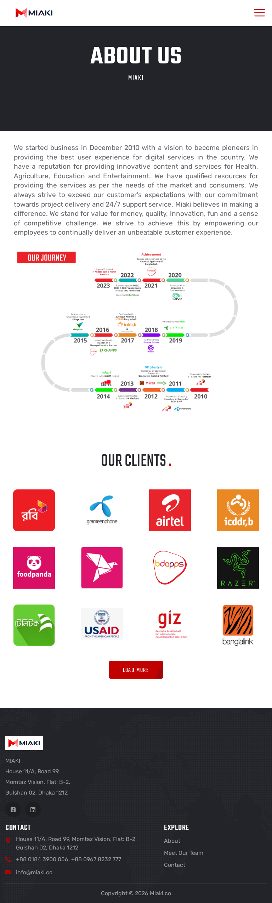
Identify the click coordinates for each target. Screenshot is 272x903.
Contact (174, 865)
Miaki (136, 78)
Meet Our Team (183, 852)
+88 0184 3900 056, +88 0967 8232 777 (68, 859)
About (172, 840)
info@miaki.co (34, 872)
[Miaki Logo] (34, 12)
